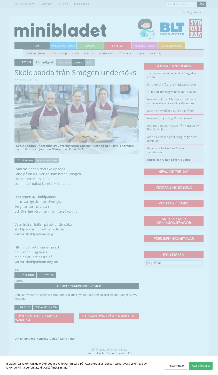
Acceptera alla (201, 366)
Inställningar (176, 366)
